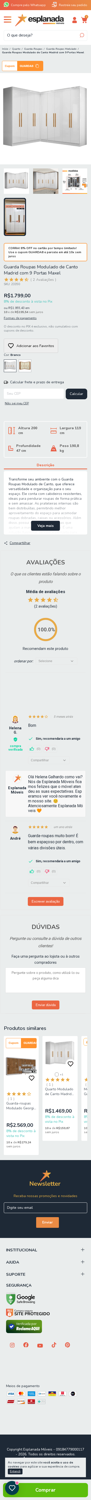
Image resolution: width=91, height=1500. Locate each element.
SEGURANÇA (19, 1285)
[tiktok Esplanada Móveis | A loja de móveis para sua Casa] (54, 1345)
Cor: (12, 355)
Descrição (45, 465)
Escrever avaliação (46, 901)
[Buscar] (81, 35)
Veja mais (45, 525)
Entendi (15, 1471)
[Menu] (8, 21)
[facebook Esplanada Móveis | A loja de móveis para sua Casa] (26, 1345)
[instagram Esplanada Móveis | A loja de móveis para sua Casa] (12, 1346)
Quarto (16, 49)
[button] (22, 66)
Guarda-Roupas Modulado (61, 49)
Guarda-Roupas (33, 49)
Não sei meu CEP (17, 403)
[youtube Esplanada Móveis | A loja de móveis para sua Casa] (40, 1346)
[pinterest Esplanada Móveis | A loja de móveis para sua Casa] (67, 1345)
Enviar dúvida (46, 1005)
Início (5, 49)
